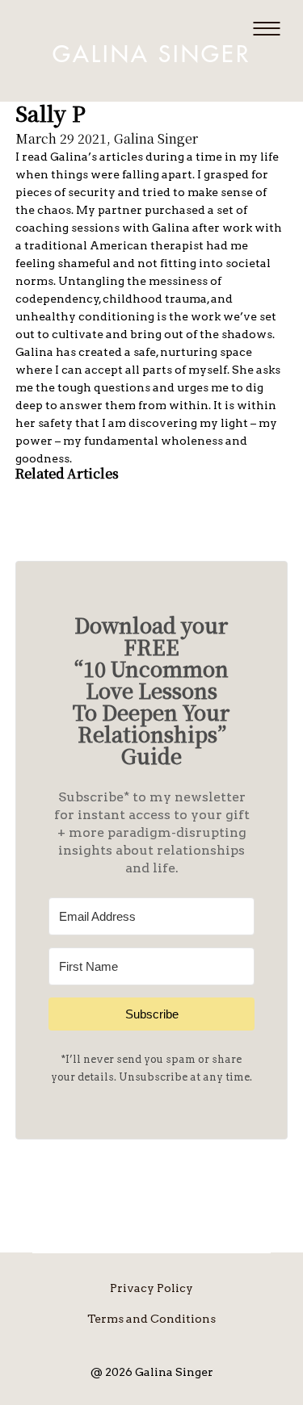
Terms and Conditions (151, 1318)
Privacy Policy (151, 1288)
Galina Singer (151, 55)
